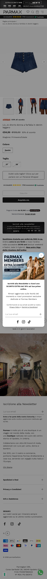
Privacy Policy (15, 307)
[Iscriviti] (38, 314)
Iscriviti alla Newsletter (33, 6)
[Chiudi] (41, 255)
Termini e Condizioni (30, 307)
